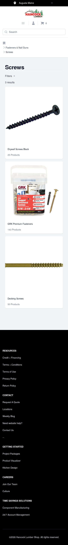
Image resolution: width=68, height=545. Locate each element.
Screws (9, 52)
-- (3, 437)
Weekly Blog (9, 416)
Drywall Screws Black (18, 149)
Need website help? (12, 423)
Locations (7, 409)
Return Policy (9, 385)
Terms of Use (9, 371)
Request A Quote (11, 402)
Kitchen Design (10, 467)
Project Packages (11, 453)
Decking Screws (16, 298)
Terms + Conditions (12, 364)
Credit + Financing (12, 357)
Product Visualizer (12, 460)
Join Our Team (10, 484)
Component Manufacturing (16, 507)
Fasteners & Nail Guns (17, 47)
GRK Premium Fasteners (20, 223)
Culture (6, 491)
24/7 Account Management (16, 514)
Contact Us (8, 430)
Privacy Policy (9, 378)
